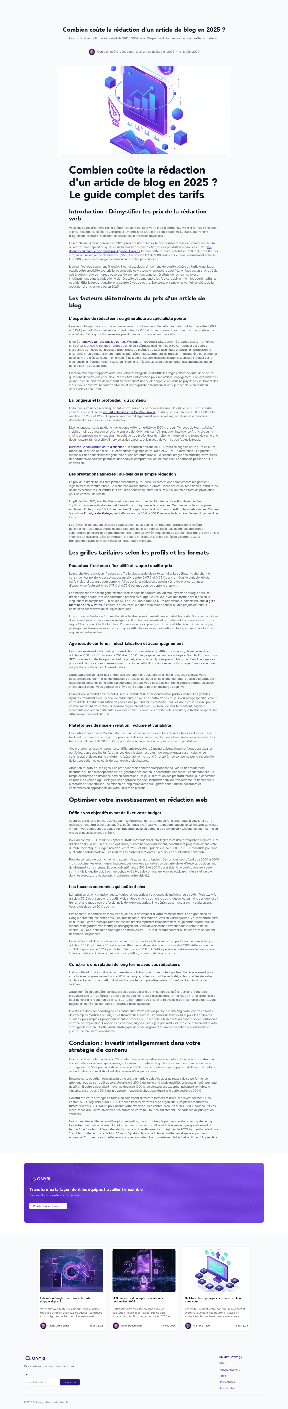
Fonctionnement (229, 1369)
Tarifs (222, 1375)
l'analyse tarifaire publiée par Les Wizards (109, 341)
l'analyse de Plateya (98, 513)
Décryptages (227, 1382)
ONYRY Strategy (230, 1357)
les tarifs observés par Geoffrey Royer (129, 412)
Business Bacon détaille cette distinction (96, 447)
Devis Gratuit (227, 1388)
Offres (223, 1363)
